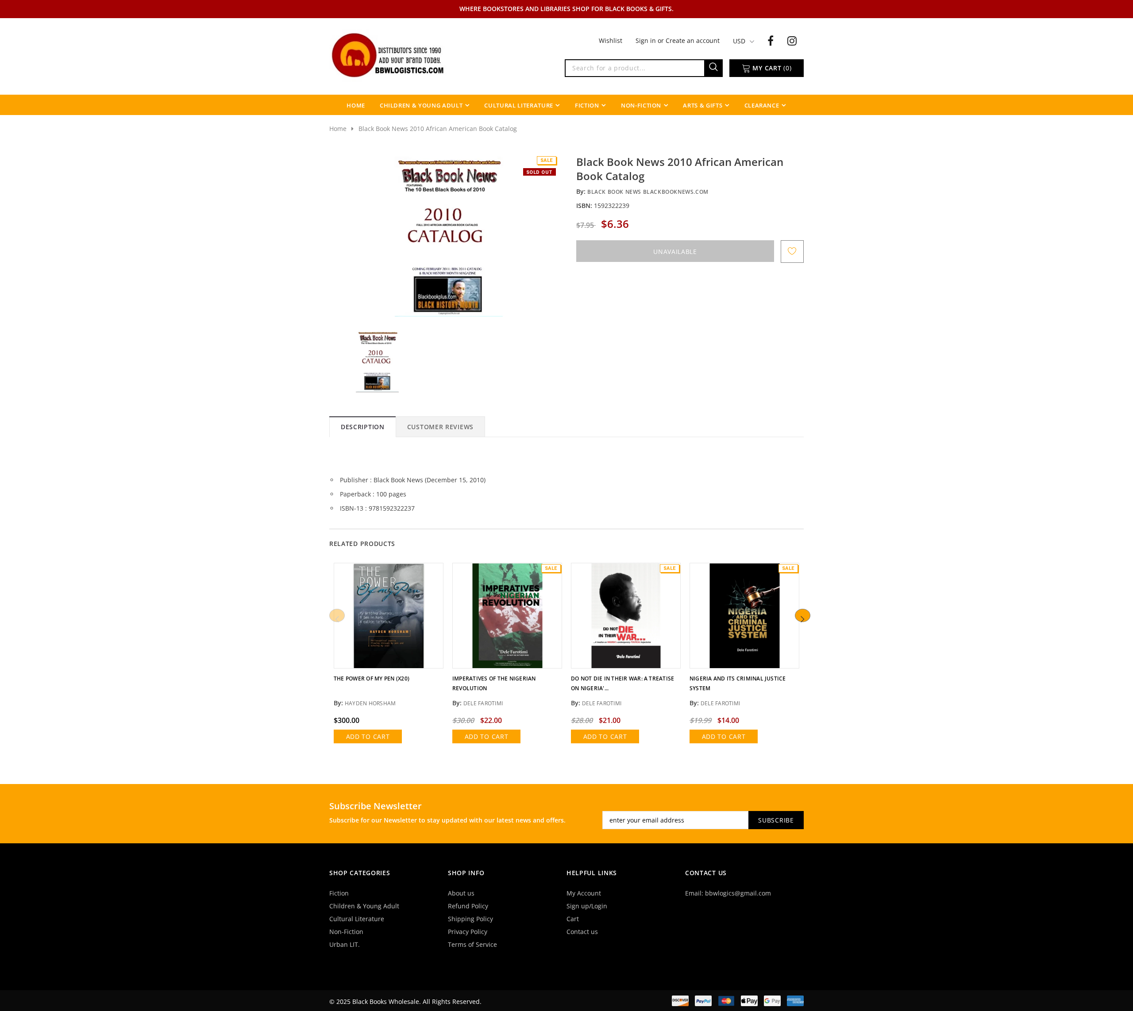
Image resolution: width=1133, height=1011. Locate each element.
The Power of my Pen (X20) (371, 678)
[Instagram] (792, 40)
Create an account (693, 40)
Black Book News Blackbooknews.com (648, 192)
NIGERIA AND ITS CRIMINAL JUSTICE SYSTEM (738, 683)
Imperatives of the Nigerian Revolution (494, 683)
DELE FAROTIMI (483, 703)
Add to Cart (368, 736)
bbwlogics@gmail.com (738, 893)
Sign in (647, 40)
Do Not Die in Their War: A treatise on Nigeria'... (622, 683)
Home (338, 128)
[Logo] (388, 54)
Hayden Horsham (370, 703)
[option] (448, 236)
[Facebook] (770, 40)
